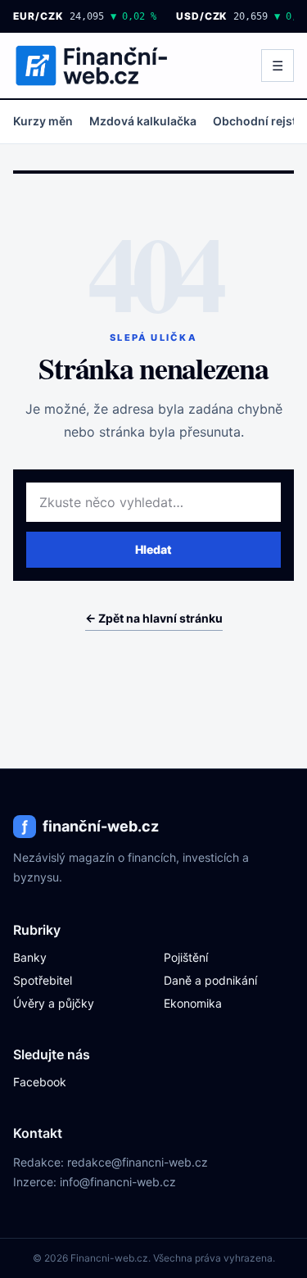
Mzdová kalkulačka (142, 121)
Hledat (153, 549)
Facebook (39, 1082)
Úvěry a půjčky (53, 1003)
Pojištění (186, 957)
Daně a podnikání (210, 980)
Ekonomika (193, 1003)
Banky (30, 957)
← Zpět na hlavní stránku (154, 618)
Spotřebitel (42, 980)
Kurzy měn (43, 121)
